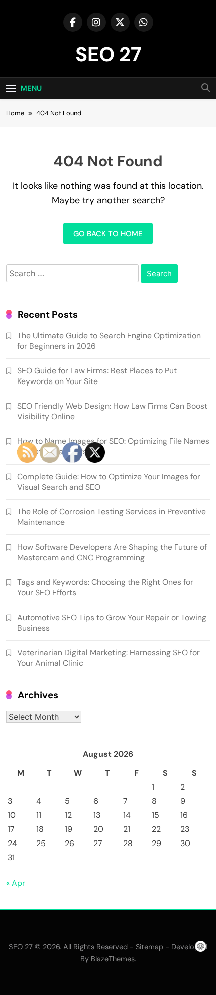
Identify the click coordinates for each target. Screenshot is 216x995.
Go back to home (108, 233)
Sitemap (149, 946)
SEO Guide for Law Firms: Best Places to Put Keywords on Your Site (97, 376)
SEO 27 (108, 54)
